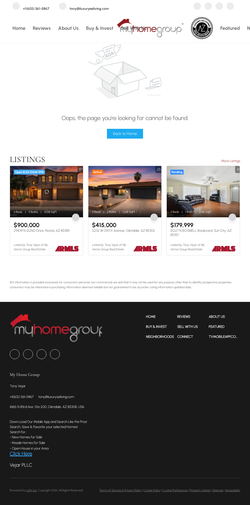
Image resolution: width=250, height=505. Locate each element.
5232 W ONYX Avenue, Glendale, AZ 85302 (123, 231)
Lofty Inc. (31, 490)
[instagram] (219, 6)
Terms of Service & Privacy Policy (120, 490)
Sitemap (217, 490)
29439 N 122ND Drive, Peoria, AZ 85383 (42, 231)
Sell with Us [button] (134, 28)
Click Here (21, 453)
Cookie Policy (151, 490)
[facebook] (197, 6)
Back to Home (125, 133)
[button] (161, 316)
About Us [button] (68, 28)
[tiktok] (230, 6)
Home (18, 28)
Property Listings (200, 490)
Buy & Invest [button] (99, 28)
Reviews (42, 28)
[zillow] (208, 6)
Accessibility (232, 490)
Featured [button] (230, 28)
